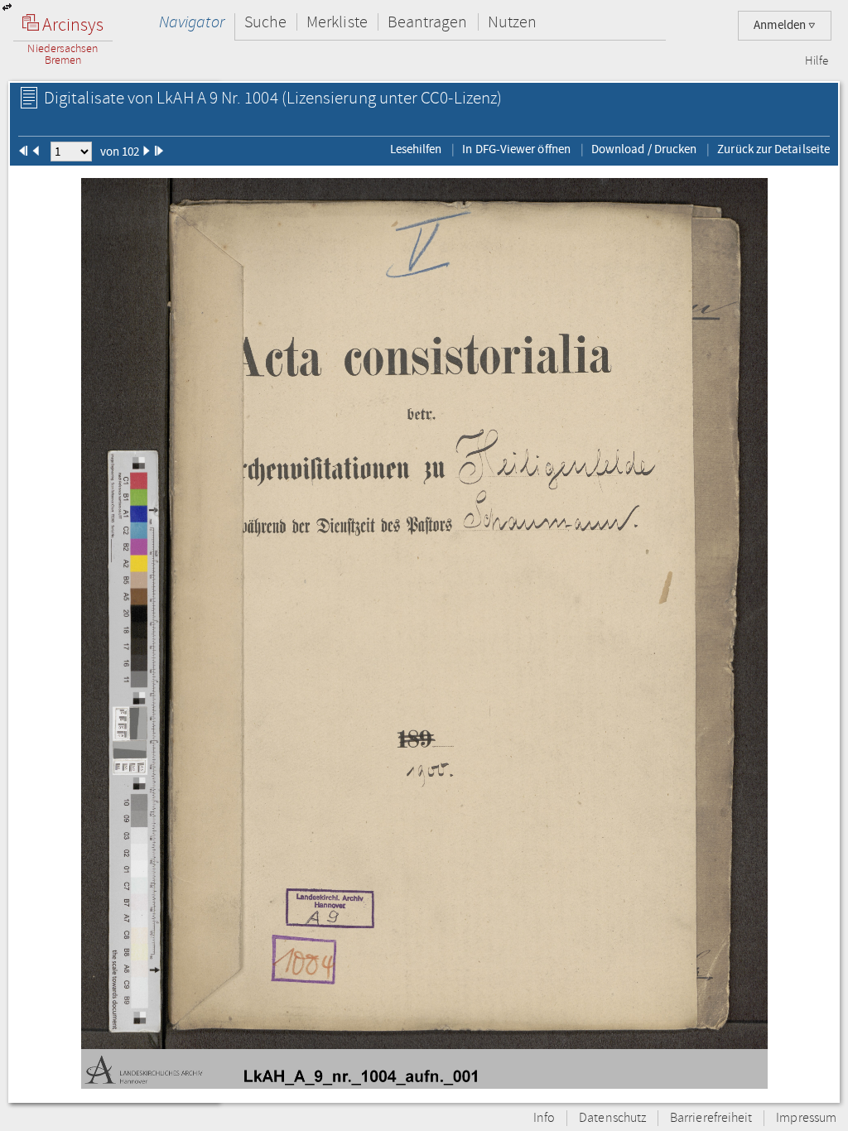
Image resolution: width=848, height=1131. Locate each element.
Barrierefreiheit (711, 1118)
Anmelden (781, 25)
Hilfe (816, 61)
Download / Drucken (643, 149)
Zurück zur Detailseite (773, 149)
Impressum (806, 1118)
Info (544, 1118)
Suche (265, 22)
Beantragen (428, 22)
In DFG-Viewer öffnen (516, 149)
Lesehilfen (416, 149)
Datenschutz (612, 1118)
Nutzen (512, 22)
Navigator (191, 22)
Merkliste (337, 22)
